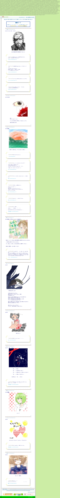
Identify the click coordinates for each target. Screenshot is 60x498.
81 (29, 490)
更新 (8, 19)
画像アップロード (20, 19)
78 (26, 490)
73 (21, 490)
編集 (26, 19)
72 (20, 490)
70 (18, 490)
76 (24, 490)
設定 (30, 19)
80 (28, 490)
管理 (28, 19)
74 (22, 490)
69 (17, 490)
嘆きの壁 (5, 19)
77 (25, 490)
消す (24, 19)
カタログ (14, 19)
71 (19, 490)
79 (27, 490)
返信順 (11, 19)
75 (23, 490)
